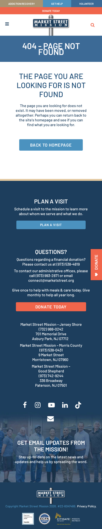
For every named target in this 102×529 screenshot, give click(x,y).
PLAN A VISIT (51, 225)
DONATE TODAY (51, 10)
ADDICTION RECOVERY (21, 3)
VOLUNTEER (86, 3)
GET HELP (57, 3)
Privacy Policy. (87, 506)
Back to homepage (51, 145)
